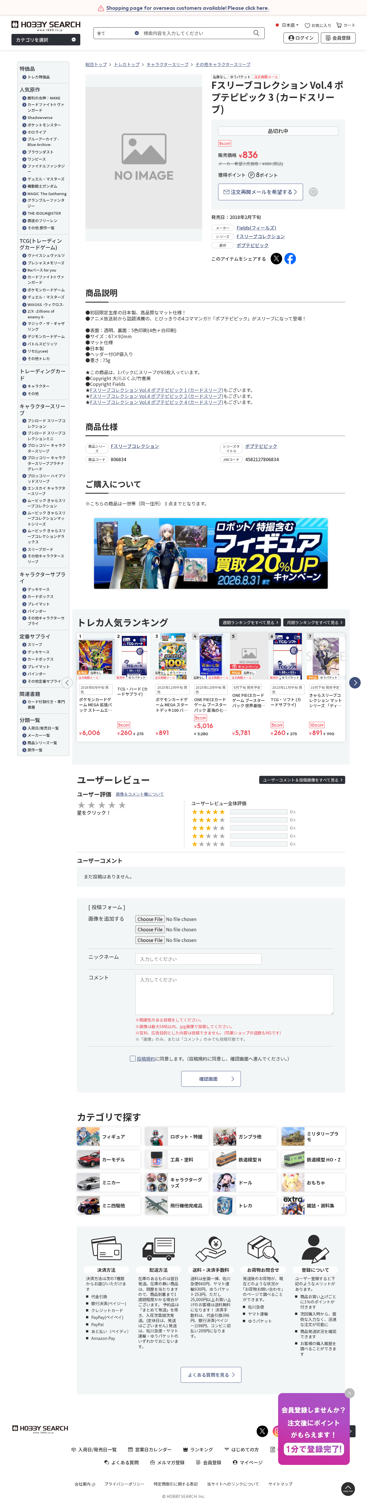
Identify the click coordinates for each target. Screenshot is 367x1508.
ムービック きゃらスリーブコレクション (47, 503)
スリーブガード (40, 549)
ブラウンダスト (41, 152)
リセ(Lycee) (38, 351)
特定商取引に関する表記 (176, 1483)
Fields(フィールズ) (256, 227)
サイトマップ (280, 1483)
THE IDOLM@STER (44, 213)
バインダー (37, 611)
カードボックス (41, 596)
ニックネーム (103, 956)
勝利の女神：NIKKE (44, 98)
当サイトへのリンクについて (233, 1483)
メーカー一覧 (39, 735)
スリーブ (35, 644)
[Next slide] (355, 682)
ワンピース (37, 159)
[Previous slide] (67, 682)
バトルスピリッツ (42, 344)
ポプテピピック (253, 245)
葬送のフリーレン (42, 220)
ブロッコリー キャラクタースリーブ (47, 448)
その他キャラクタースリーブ (46, 558)
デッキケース (39, 589)
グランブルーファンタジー (46, 203)
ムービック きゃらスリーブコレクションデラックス (47, 536)
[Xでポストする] (276, 258)
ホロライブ (37, 132)
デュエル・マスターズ (46, 179)
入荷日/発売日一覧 (43, 728)
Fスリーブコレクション (261, 236)
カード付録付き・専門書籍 (46, 704)
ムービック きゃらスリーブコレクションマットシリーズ (47, 518)
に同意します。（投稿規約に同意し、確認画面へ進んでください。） (214, 1059)
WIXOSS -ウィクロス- (46, 304)
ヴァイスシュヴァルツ (46, 255)
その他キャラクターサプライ (46, 620)
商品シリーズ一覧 (42, 742)
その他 (33, 393)
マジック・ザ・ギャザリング (46, 326)
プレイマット (39, 604)
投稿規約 (146, 1058)
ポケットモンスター (44, 125)
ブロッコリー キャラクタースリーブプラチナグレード (47, 463)
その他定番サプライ (44, 681)
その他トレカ (39, 358)
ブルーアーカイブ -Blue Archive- (43, 141)
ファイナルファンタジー (46, 168)
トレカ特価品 (39, 77)
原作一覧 (35, 750)
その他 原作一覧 (41, 227)
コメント (98, 977)
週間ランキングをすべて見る (248, 622)
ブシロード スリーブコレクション (46, 423)
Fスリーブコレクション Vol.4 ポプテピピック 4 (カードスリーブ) (156, 402)
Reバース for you (42, 270)
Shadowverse (40, 117)
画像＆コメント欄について (140, 794)
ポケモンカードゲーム (46, 290)
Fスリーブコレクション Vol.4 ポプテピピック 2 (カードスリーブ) (156, 396)
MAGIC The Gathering (47, 193)
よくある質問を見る (208, 1374)
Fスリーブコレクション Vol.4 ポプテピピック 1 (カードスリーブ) (156, 389)
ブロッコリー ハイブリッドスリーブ (47, 478)
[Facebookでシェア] (290, 258)
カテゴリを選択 (32, 39)
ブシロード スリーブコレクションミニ (46, 435)
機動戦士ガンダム (42, 186)
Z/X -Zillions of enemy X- (41, 314)
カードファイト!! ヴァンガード (46, 107)
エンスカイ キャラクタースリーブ (46, 491)
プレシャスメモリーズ (46, 263)
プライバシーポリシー (124, 1483)
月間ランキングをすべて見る (313, 622)
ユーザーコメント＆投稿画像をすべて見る (301, 780)
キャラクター (39, 386)
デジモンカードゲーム (46, 336)
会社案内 (83, 1483)
